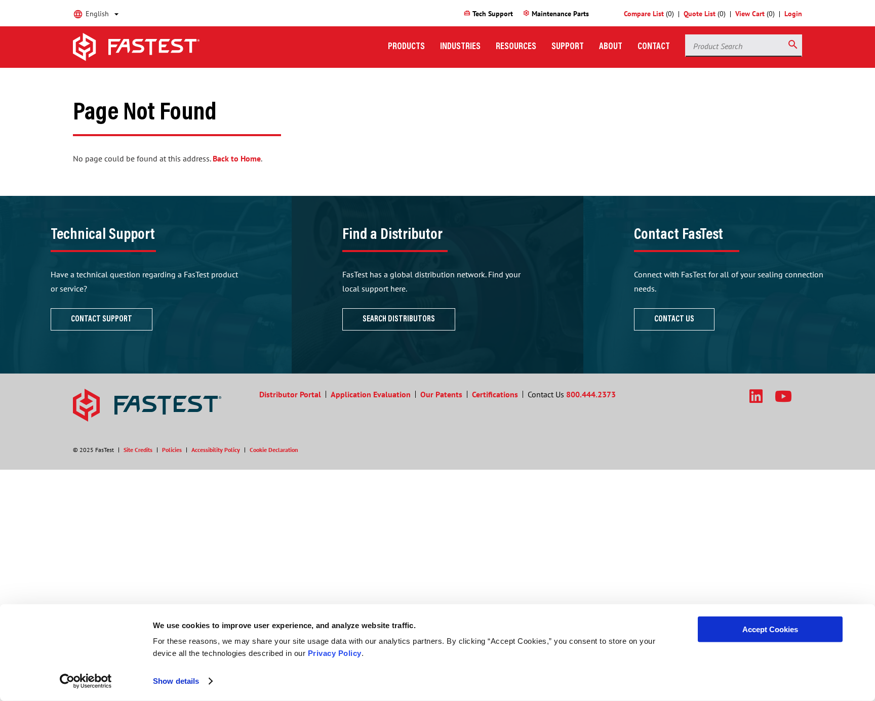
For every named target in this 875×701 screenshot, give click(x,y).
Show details (176, 681)
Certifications (495, 394)
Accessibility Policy (215, 449)
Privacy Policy (335, 653)
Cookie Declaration (274, 449)
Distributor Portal (290, 394)
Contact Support (101, 319)
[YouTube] (783, 396)
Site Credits (138, 449)
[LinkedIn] (756, 396)
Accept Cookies (770, 629)
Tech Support (488, 13)
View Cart (750, 13)
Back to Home (237, 158)
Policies (172, 449)
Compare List (644, 13)
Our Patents (441, 394)
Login (793, 13)
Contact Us (674, 319)
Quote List (699, 13)
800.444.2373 (591, 394)
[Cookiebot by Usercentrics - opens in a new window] (86, 681)
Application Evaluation (371, 394)
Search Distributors (399, 319)
